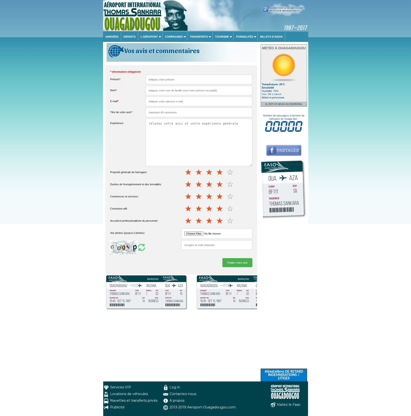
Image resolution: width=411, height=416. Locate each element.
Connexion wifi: (118, 208)
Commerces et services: (124, 196)
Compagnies (174, 36)
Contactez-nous (183, 394)
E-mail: (114, 101)
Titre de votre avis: (121, 112)
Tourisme (222, 36)
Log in (175, 387)
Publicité (117, 407)
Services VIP (120, 387)
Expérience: (117, 123)
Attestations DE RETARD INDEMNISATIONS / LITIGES (284, 375)
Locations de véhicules (129, 394)
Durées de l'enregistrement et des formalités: (136, 184)
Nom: (113, 90)
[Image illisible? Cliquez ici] (128, 247)
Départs (129, 36)
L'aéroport (149, 36)
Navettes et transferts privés (133, 400)
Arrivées (111, 36)
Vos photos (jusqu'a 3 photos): (127, 232)
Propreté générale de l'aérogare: (128, 172)
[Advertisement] (284, 297)
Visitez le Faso (288, 404)
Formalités (244, 36)
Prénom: (115, 79)
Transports (199, 36)
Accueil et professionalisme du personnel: (134, 220)
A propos (177, 400)
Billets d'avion (271, 36)
